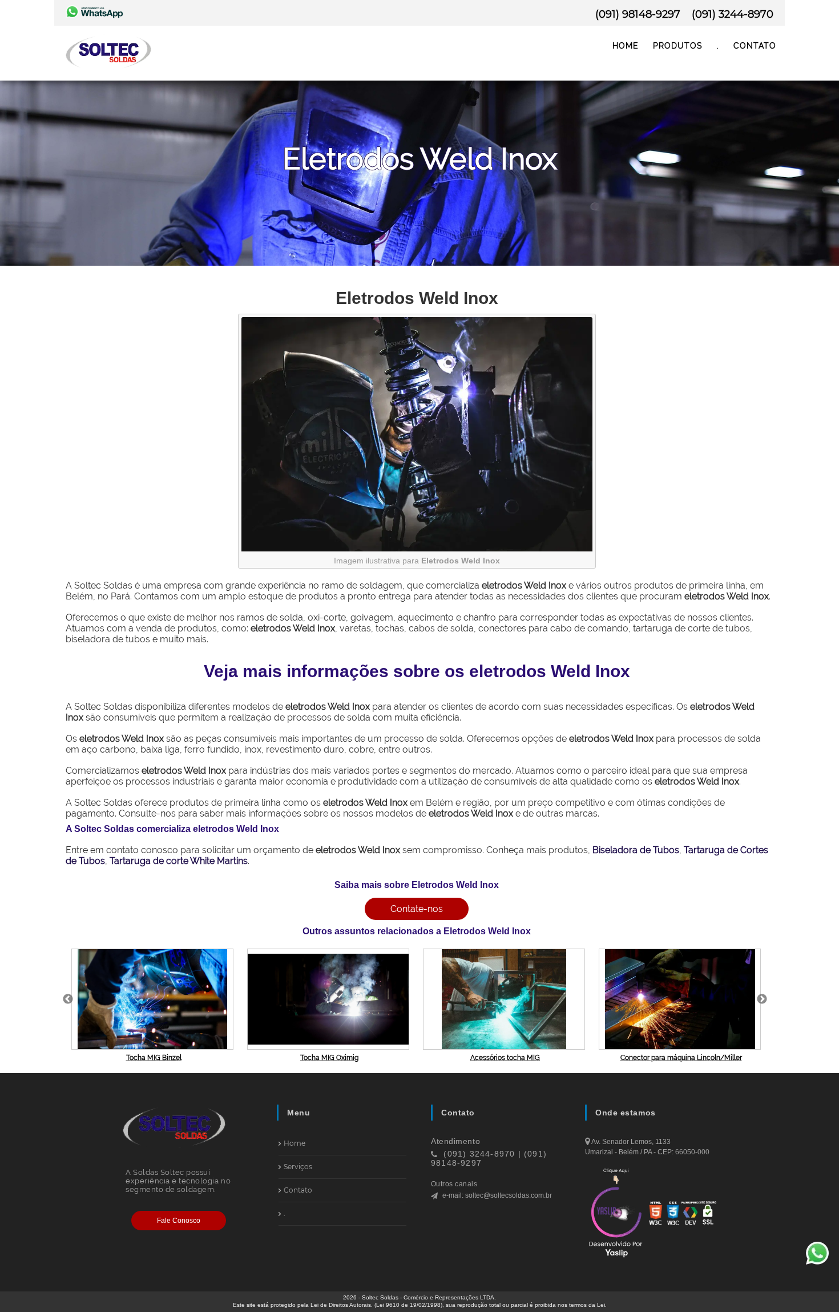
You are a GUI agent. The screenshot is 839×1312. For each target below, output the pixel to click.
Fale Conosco (178, 1221)
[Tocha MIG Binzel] (153, 999)
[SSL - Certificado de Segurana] (707, 1214)
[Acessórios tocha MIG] (505, 999)
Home (625, 45)
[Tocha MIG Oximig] (329, 999)
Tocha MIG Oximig (329, 1058)
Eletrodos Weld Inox (417, 298)
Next (762, 999)
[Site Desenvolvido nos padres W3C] (655, 1214)
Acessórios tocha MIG (505, 1058)
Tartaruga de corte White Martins (179, 860)
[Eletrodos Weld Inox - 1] (416, 548)
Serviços (298, 1166)
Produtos (678, 45)
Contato (754, 45)
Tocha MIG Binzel (153, 1058)
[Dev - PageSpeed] (690, 1214)
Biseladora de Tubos (635, 850)
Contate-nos (416, 908)
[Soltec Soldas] (108, 71)
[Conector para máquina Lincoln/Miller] (681, 999)
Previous (68, 999)
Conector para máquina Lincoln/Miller (681, 1058)
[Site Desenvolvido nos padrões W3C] (672, 1214)
